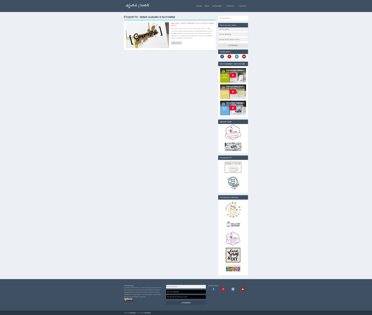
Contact (243, 6)
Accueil (199, 6)
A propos (230, 6)
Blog (207, 6)
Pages (203, 28)
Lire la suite (176, 43)
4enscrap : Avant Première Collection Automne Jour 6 (192, 24)
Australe (175, 28)
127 (207, 28)
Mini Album (198, 28)
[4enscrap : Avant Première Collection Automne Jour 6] (147, 35)
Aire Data (148, 313)
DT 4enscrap (190, 28)
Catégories (216, 6)
